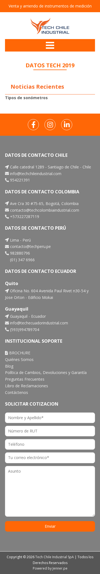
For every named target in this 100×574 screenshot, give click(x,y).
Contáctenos (16, 392)
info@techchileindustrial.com (35, 173)
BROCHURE (19, 352)
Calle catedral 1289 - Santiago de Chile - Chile (50, 167)
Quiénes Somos (19, 359)
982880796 (19, 253)
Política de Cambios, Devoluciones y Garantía (46, 372)
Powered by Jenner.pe (50, 568)
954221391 (19, 180)
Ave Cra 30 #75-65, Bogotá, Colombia (44, 203)
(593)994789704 (24, 329)
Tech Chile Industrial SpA (54, 557)
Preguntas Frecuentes (24, 379)
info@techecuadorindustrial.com (38, 323)
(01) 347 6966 (22, 259)
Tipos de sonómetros (26, 97)
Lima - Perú (20, 240)
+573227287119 (24, 216)
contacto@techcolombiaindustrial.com (44, 210)
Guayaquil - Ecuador (27, 316)
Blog (9, 366)
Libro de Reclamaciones (26, 385)
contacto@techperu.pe (30, 246)
